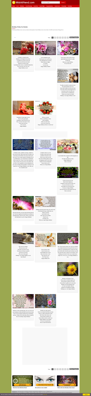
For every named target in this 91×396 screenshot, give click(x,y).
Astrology (70, 6)
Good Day (36, 6)
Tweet (15, 37)
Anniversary (57, 6)
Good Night (42, 6)
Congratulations (49, 6)
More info (45, 394)
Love (17, 6)
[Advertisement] (46, 16)
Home (13, 6)
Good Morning (29, 6)
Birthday (22, 6)
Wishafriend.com (14, 391)
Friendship (64, 6)
